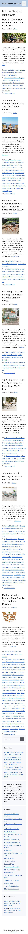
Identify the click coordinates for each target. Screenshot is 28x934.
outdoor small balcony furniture (11, 572)
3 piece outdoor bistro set (12, 672)
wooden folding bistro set (17, 729)
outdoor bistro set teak (14, 181)
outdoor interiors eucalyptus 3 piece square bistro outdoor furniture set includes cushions (14, 705)
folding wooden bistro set (16, 562)
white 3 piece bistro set (11, 583)
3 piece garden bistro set (11, 170)
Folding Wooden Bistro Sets (12, 160)
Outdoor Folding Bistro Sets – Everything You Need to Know (12, 903)
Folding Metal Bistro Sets (12, 70)
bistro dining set (13, 682)
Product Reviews (18, 451)
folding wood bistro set (9, 559)
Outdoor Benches (9, 858)
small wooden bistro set (16, 713)
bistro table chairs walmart (15, 544)
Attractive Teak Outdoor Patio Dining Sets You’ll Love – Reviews (13, 105)
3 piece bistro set (9, 659)
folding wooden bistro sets (16, 698)
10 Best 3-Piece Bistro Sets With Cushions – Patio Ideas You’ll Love (13, 384)
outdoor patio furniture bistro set (14, 570)
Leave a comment (9, 93)
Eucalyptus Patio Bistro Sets (10, 690)
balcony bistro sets (7, 541)
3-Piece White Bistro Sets (11, 829)
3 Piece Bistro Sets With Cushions (14, 352)
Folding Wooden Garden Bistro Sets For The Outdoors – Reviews (13, 599)
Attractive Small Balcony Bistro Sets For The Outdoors (12, 476)
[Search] (22, 739)
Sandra (6, 901)
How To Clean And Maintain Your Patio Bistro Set (12, 22)
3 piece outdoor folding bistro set (14, 539)
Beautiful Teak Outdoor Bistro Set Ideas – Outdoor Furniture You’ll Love (13, 205)
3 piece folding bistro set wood (15, 662)
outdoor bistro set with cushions (11, 183)
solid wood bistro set (8, 580)
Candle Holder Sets (10, 832)
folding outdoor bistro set (14, 557)
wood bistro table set (18, 716)
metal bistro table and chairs (10, 565)
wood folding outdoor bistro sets (11, 719)
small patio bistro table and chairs (14, 577)
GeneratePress (14, 931)
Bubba (6, 908)
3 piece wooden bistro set (15, 677)
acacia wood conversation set (10, 680)
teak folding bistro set (14, 272)
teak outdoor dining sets (15, 186)
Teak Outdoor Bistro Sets (15, 168)
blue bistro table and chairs (10, 547)
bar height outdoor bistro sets (13, 175)
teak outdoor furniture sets (13, 277)
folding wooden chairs (8, 700)
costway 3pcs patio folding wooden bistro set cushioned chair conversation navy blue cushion (13, 365)
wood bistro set (6, 716)
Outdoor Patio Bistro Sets (12, 3)
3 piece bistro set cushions (12, 456)
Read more (5, 155)
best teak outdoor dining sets (12, 269)
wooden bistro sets (10, 726)
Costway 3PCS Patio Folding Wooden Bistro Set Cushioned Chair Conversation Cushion (13, 685)
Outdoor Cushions (9, 861)
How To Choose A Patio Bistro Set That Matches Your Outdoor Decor (13, 774)
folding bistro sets (10, 695)
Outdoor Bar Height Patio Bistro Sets (13, 162)
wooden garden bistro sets (9, 731)
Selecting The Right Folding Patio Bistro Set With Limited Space (12, 296)
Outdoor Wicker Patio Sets (17, 531)
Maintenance (18, 73)
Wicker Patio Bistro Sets (9, 453)
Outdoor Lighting (9, 864)
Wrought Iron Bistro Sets (9, 75)
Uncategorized (8, 883)
